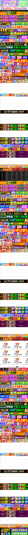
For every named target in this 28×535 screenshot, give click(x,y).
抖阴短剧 (26, 180)
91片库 (21, 177)
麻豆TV (12, 177)
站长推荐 (2, 174)
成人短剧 (17, 180)
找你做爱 (17, 174)
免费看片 (2, 180)
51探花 (17, 177)
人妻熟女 (21, 173)
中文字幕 (12, 173)
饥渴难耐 (12, 174)
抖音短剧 (7, 177)
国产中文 (7, 180)
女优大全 (26, 177)
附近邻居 (7, 174)
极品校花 (21, 180)
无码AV (2, 177)
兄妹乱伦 (12, 180)
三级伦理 (7, 173)
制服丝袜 (26, 173)
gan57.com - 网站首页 (6, 10)
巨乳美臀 (17, 173)
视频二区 (2, 173)
